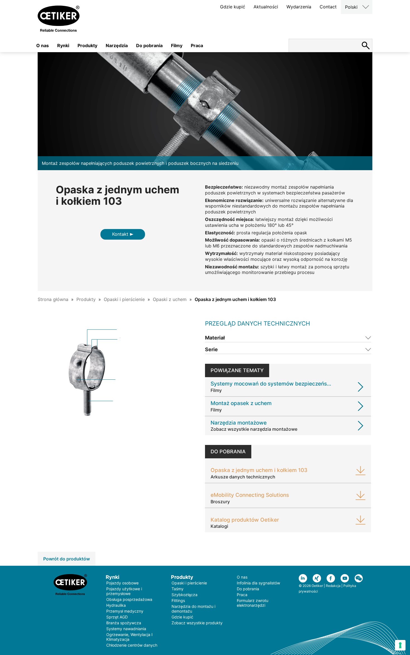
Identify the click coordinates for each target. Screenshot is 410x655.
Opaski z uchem (170, 299)
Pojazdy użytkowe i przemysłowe (124, 591)
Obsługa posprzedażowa (129, 599)
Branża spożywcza (123, 622)
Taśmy (178, 588)
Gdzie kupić (232, 6)
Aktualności (266, 6)
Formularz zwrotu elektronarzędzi (252, 603)
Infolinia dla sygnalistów (258, 583)
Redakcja (333, 586)
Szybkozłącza (184, 594)
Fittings (178, 600)
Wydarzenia (298, 6)
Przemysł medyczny (124, 611)
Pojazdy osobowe (122, 583)
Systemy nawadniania (126, 628)
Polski (351, 7)
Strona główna (53, 299)
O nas (42, 45)
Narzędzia (117, 45)
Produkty (87, 45)
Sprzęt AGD (117, 617)
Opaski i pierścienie (124, 299)
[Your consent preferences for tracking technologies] (400, 645)
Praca (197, 45)
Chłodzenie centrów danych (131, 645)
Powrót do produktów (66, 559)
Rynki (63, 45)
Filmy (176, 45)
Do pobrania (149, 45)
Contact (328, 6)
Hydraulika (116, 605)
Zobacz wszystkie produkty (197, 622)
